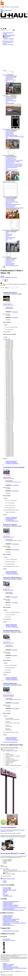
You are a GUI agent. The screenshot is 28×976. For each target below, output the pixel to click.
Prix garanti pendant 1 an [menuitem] (8, 32)
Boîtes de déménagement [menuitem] (10, 199)
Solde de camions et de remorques (12, 756)
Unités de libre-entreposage (8, 908)
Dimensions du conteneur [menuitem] (10, 138)
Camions (7, 753)
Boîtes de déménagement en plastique (13, 765)
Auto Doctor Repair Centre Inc (11, 630)
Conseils (5, 892)
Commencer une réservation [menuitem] (11, 77)
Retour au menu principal (11, 76)
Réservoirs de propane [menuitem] (10, 264)
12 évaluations (15, 596)
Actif (2, 9)
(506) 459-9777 (9, 645)
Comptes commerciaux (8, 915)
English (4, 880)
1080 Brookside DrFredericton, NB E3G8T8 (8, 478)
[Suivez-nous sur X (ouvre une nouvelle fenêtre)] (4, 951)
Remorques (10, 74)
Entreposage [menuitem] (5, 155)
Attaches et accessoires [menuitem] (10, 82)
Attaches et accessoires (8, 916)
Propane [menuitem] (4, 256)
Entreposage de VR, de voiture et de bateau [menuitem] (14, 163)
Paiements (5, 891)
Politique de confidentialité (8, 964)
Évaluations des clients (7, 895)
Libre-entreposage (9, 519)
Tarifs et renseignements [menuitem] (10, 131)
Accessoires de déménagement (12, 463)
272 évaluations (15, 485)
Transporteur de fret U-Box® (9, 940)
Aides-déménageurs (15, 230)
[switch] (14, 280)
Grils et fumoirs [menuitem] (9, 261)
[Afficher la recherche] (4, 29)
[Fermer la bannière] (1, 1)
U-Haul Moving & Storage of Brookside (13, 467)
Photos (8, 301)
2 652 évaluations (15, 702)
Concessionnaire (6, 939)
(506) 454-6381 (9, 698)
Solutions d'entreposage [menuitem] (10, 206)
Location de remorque (7, 903)
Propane (8, 256)
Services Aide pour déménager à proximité (13, 853)
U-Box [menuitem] (7, 129)
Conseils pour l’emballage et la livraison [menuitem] (15, 136)
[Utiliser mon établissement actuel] (9, 747)
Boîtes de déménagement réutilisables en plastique (13, 910)
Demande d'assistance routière (8, 878)
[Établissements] (5, 28)
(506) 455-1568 (9, 307)
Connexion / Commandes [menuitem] (8, 38)
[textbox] (16, 747)
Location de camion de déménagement (11, 901)
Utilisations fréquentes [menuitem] (10, 134)
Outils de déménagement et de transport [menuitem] (13, 204)
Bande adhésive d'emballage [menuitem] (11, 205)
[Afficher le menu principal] (2, 12)
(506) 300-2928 (9, 592)
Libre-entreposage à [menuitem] (11, 159)
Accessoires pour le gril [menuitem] (10, 260)
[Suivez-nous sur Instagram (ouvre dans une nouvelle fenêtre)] (4, 945)
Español (4, 882)
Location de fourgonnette (8, 902)
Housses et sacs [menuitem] (8, 203)
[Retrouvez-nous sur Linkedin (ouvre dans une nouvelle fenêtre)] (4, 949)
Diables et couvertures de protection (10, 906)
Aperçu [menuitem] (7, 232)
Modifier (2, 276)
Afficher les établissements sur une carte (9, 277)
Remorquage (5, 95)
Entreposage (10, 155)
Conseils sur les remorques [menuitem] (10, 79)
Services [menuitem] (7, 236)
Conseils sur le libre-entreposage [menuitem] (12, 169)
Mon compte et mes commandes (9, 890)
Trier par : (3, 287)
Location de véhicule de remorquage (10, 905)
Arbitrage (5, 963)
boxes (10, 829)
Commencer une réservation (11, 98)
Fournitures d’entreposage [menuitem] (10, 171)
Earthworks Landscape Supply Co (12, 577)
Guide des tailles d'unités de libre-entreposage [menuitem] (14, 165)
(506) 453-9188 (9, 480)
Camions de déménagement (11, 461)
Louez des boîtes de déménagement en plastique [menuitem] (14, 207)
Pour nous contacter (7, 887)
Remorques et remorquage (11, 462)
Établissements (8, 969)
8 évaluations (14, 649)
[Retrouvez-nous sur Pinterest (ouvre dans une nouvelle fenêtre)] (4, 947)
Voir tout (5, 324)
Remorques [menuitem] (5, 74)
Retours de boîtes (9, 762)
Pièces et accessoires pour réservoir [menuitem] (12, 265)
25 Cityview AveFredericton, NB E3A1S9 (8, 642)
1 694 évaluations (15, 544)
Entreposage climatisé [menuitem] (10, 162)
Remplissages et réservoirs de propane (11, 921)
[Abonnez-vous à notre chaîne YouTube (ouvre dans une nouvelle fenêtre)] (4, 952)
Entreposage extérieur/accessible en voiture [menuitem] (14, 166)
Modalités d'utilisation (7, 965)
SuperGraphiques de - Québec (11, 930)
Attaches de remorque (10, 761)
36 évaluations (15, 311)
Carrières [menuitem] (5, 33)
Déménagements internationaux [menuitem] (11, 135)
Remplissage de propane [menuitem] (10, 259)
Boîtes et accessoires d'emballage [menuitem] (9, 181)
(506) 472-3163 (9, 539)
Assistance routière (7, 888)
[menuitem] (16, 98)
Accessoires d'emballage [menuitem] (10, 200)
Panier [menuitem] (6, 37)
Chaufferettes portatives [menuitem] (10, 263)
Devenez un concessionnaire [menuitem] (9, 35)
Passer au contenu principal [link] (6, 10)
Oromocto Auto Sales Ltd (10, 292)
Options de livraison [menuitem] (9, 133)
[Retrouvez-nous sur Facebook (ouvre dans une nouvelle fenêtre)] (4, 943)
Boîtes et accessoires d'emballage (10, 196)
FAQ (4, 893)
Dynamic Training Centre (10, 683)
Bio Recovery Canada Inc (10, 524)
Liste (7, 279)
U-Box (15, 129)
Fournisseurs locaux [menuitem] (9, 234)
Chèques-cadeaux (6, 924)
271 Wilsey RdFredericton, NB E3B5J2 (8, 589)
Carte (7, 280)
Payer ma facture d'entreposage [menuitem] (11, 167)
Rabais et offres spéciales (8, 925)
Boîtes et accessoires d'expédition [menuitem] (12, 201)
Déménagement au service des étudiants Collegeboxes (14, 922)
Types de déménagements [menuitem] (10, 237)
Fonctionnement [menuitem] (9, 235)
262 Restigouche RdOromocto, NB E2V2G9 (8, 304)
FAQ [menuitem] (6, 81)
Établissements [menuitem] (7, 36)
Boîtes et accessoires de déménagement (11, 919)
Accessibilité (5, 894)
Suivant (5, 742)
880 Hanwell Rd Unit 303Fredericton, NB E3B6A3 (8, 695)
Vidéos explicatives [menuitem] (9, 78)
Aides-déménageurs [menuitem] (7, 230)
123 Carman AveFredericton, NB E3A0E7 (8, 536)
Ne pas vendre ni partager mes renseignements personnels (15, 968)
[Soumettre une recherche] (14, 30)
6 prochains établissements (12, 742)
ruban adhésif (14, 829)
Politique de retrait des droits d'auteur (10, 966)
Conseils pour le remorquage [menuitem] (11, 100)
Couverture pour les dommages (9, 920)
